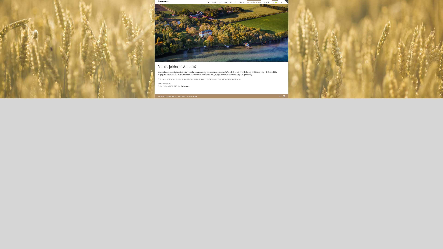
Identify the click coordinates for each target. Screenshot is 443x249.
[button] (281, 2)
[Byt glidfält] (286, 2)
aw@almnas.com (184, 86)
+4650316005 (181, 96)
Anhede (195, 96)
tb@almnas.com (171, 96)
